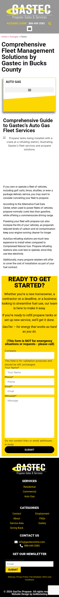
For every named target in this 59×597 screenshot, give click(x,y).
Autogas (14, 36)
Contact (16, 513)
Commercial (29, 491)
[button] (49, 23)
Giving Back (16, 527)
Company (10, 350)
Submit (13, 569)
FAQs (42, 518)
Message (11, 396)
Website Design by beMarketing (29, 594)
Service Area (17, 523)
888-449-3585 (37, 23)
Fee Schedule (35, 577)
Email (8, 386)
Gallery (42, 523)
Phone (9, 377)
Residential (29, 486)
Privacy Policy (22, 577)
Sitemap (11, 577)
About (16, 518)
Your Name (12, 367)
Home (5, 36)
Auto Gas (29, 496)
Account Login (16, 23)
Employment (42, 513)
